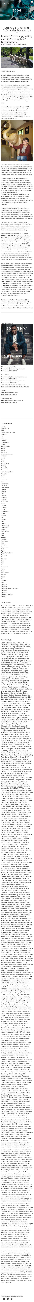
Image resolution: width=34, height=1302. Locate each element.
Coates (22, 777)
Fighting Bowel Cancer (7, 858)
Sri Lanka (26, 1151)
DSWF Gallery (22, 820)
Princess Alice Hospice (13, 1082)
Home (3, 509)
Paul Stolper (19, 1059)
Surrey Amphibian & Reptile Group (9, 1165)
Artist (20, 683)
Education (4, 485)
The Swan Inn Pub (11, 1217)
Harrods (17, 906)
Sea (10, 1126)
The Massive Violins (21, 1207)
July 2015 (22, 631)
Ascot (13, 685)
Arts (2, 438)
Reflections (16, 1090)
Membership (11, 1015)
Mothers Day (5, 527)
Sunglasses (4, 566)
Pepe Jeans (4, 541)
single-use (16, 1145)
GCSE (22, 876)
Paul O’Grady (11, 1059)
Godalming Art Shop (25, 882)
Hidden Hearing (22, 912)
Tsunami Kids (4, 1234)
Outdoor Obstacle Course (21, 1048)
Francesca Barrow (22, 866)
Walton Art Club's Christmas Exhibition (16, 1251)
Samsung (4, 555)
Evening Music (23, 844)
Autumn (3, 689)
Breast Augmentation (8, 720)
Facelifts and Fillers (7, 848)
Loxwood (26, 997)
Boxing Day (10, 718)
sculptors (26, 1124)
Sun (20, 1161)
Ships (2, 1136)
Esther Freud (25, 842)
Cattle (28, 744)
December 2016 (24, 621)
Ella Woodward (27, 834)
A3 (16, 659)
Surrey (3, 568)
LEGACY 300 (5, 983)
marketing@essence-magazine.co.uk (16, 377)
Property (3, 545)
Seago (3, 1128)
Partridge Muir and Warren (8, 1055)
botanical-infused (13, 713)
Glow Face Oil (5, 428)
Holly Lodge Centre (13, 918)
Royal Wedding (10, 1113)
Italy (2, 517)
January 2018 (5, 615)
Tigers (23, 1226)
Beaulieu (4, 701)
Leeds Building (16, 980)
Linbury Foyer (5, 985)
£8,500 (17, 1280)
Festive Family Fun (7, 856)
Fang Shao (28, 850)
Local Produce (25, 987)
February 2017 (5, 621)
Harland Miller (9, 906)
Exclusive (4, 846)
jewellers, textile (25, 946)
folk (21, 862)
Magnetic (3, 1003)
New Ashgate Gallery (21, 1036)
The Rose (16, 1213)
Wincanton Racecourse (18, 1269)
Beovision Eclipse (15, 703)
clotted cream (17, 775)
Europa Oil (20, 643)
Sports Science (19, 1151)
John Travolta (5, 952)
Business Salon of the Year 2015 (11, 738)
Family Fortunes (25, 848)
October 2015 (25, 629)
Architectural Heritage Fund (19, 681)
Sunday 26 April (5, 1163)
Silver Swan (17, 1140)
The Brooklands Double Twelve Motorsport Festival (16, 1188)
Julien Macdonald (25, 952)
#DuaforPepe (19, 649)
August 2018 (15, 611)
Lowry (19, 997)
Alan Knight (11, 667)
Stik (9, 1155)
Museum (9, 1026)
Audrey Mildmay (21, 687)
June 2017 (8, 619)
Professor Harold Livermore (8, 1084)
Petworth (9, 1067)
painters (16, 1053)
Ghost (9, 878)
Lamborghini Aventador (14, 972)
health (17, 908)
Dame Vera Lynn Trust (18, 300)
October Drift (15, 1046)
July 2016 (12, 625)
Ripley (3, 551)
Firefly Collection (11, 860)
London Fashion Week (7, 991)
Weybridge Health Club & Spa (9, 588)
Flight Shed (10, 862)
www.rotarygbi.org (16, 238)
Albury (18, 667)
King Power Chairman (15, 964)
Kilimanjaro (19, 962)
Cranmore (20, 792)
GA (2, 874)
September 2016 (25, 623)
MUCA (26, 1023)
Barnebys (25, 695)
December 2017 (14, 615)
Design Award (18, 810)
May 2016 (25, 625)
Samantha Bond (9, 1120)
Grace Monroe (23, 886)
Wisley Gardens (26, 1272)
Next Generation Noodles (23, 1038)
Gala (5, 874)
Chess (7, 757)
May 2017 (14, 619)
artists (25, 683)
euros (16, 844)
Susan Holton (23, 1169)
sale (30, 1115)
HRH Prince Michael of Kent (20, 930)
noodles (17, 1040)
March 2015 (17, 633)
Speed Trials (7, 1151)
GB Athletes (15, 876)
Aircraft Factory (19, 665)
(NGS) (3, 653)
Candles (29, 740)
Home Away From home (13, 920)
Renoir (22, 1090)
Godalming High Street (8, 884)
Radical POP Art (20, 1088)
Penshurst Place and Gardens (19, 1061)
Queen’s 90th (20, 1086)
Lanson (24, 972)
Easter (3, 826)
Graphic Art (4, 888)
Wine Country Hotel (5, 1272)
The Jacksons (8, 1203)
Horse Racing (5, 511)
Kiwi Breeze (12, 968)
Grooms (28, 888)
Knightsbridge (21, 968)
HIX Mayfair (8, 916)
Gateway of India (6, 876)
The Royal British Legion (24, 1213)
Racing (12, 1088)
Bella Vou (25, 701)
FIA (15, 856)
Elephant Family (26, 828)
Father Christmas (21, 852)
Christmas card (14, 767)
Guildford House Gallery (15, 892)
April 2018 (10, 613)
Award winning (5, 442)
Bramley (25, 718)
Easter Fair (10, 826)
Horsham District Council (26, 307)
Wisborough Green (15, 1272)
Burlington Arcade (7, 734)
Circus (4, 771)
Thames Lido (5, 572)
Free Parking (25, 868)
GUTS (28, 896)
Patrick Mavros (20, 1055)
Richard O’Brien (27, 1097)
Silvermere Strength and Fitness (9, 1142)
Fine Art (25, 858)
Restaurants (4, 547)
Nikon (2, 535)
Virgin (2, 582)
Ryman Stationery (23, 1115)
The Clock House (23, 1190)
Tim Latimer (7, 1228)
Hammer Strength (13, 902)
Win (11, 1269)
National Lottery (11, 1030)
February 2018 (26, 613)
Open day (26, 1046)
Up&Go (23, 1242)
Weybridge (4, 586)
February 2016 (16, 627)
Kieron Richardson (9, 962)
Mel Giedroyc (26, 1013)
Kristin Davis (11, 970)
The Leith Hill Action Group (12, 1205)
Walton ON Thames (13, 1253)
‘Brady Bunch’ (23, 1280)
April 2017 (21, 619)
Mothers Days (22, 1021)
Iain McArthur (24, 934)
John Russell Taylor (25, 950)
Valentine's (4, 580)
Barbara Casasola (15, 695)
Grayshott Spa (13, 888)
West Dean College (5, 1261)
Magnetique (11, 1003)
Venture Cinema (15, 1244)
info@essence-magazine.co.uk (14, 400)
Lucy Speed (21, 999)
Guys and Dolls (5, 898)
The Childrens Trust (13, 1190)
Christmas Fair (25, 767)
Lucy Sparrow (13, 999)
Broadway (15, 726)
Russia (6, 1115)
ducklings (7, 822)
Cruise (3, 475)
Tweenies (10, 1238)
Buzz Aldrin (27, 738)
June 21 (10, 954)
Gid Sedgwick (17, 878)
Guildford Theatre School (17, 896)
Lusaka (28, 999)
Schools (3, 557)
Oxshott (3, 1053)
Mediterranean (9, 1013)
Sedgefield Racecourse (15, 1130)
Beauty (3, 448)
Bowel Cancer (12, 715)
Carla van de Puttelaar (8, 742)
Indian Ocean (15, 936)
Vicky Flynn (3, 1246)
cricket (17, 794)
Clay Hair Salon (22, 773)
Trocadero (27, 1232)
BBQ (16, 699)
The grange (24, 1199)
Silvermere (24, 1140)
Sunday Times (13, 1163)
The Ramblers (9, 1213)
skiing (2, 1147)
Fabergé (19, 846)
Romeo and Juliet (10, 1109)
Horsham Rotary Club (13, 307)
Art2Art (14, 683)
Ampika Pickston (16, 671)
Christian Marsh (11, 765)
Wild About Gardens (7, 594)
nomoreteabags (9, 1040)
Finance (3, 491)
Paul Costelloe (11, 1057)
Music (3, 529)
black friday (22, 705)
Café (2, 740)
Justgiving (25, 954)
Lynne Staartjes (10, 1001)
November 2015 (15, 629)
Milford (9, 1021)
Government (5, 886)
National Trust (5, 531)
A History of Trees (21, 656)
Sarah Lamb (24, 1122)
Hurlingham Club (6, 934)
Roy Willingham (5, 1111)
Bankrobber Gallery (7, 693)
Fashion (3, 489)
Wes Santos (11, 1259)
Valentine (3, 1244)
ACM (25, 661)
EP (14, 643)
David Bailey (14, 800)
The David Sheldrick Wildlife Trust (16, 1194)
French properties (14, 870)
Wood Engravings (12, 1276)
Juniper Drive (17, 954)
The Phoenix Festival (13, 1211)
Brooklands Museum (7, 454)
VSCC (23, 1248)
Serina (12, 1132)
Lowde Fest (13, 997)
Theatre (3, 574)
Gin (2, 880)
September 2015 (6, 631)
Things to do (18, 1223)
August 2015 (15, 631)
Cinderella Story (15, 769)
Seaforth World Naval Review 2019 (21, 1126)
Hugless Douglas (6, 932)
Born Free (4, 452)
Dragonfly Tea (23, 818)
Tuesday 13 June (12, 1234)
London (3, 523)
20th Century (19, 654)
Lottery (3, 997)
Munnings (3, 1026)
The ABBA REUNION (21, 1180)
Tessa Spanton (17, 1176)
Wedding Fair (4, 1257)
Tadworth (21, 1172)
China (3, 460)
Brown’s (9, 730)
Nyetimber (9, 1042)
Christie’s (21, 765)
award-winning (12, 689)
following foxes (27, 862)
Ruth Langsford (13, 1115)
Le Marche (10, 979)
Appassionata (12, 677)
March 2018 (17, 613)
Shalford (11, 1134)
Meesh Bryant (18, 1013)
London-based (26, 993)
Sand (23, 1120)
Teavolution (10, 1176)
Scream (21, 1124)
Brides (30, 720)
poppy (29, 1078)
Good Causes (20, 884)
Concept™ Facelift (21, 782)
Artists (3, 685)
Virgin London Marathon (12, 1246)
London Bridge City (13, 989)
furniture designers (20, 872)
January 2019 (26, 607)
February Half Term (7, 854)
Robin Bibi (12, 1105)
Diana (3, 812)
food (19, 864)
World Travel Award (5, 1278)
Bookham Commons (23, 709)
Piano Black (24, 1069)
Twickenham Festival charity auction (19, 1240)
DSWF (14, 820)
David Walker (15, 804)
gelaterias (28, 876)
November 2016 (5, 623)
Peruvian (15, 1063)
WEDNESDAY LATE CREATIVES (23, 1257)
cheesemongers (26, 753)
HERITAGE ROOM (11, 912)
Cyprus (27, 794)
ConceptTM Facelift (7, 782)
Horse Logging (26, 920)
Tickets (26, 1223)
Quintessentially (5, 1088)
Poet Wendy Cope (16, 1076)
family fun (4, 850)
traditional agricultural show (11, 1230)
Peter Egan (22, 1063)
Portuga (3, 1080)
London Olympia (20, 991)
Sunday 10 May (26, 1161)
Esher (3, 842)
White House (4, 1267)
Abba (12, 661)
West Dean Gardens (15, 1261)
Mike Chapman (19, 1019)
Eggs (18, 828)
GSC (2, 890)
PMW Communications (7, 305)
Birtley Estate (13, 705)
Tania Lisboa (9, 1174)
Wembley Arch (4, 1259)
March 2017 (27, 619)
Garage (10, 874)
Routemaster (28, 1109)
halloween (4, 902)
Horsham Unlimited (19, 305)
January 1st (19, 944)
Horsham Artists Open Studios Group (17, 302)
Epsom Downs (22, 840)
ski (29, 1145)
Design (3, 477)
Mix (15, 1021)
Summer (17, 1159)
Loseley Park (5, 525)
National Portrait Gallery (7, 1032)
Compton (28, 780)
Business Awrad (6, 736)
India (7, 936)
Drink (2, 481)
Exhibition (11, 846)
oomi (21, 1046)
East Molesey (28, 824)
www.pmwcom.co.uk (26, 174)
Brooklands (23, 726)
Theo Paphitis (11, 1223)
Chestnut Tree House (25, 304)
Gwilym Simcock (17, 898)
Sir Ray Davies (24, 1145)
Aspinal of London (22, 685)
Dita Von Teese (21, 812)
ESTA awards (16, 842)
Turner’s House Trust (18, 1236)
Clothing (3, 466)
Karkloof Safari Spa (12, 956)
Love (7, 997)
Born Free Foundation (15, 711)
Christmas (4, 462)
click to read (10, 323)
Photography (16, 1069)
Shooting (7, 1136)
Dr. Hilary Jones (12, 818)
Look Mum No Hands (7, 995)
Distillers (13, 812)
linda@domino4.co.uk (11, 392)
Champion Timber (19, 749)
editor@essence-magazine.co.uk (14, 369)
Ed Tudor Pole (19, 826)
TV (2, 578)
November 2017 (24, 615)
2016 (2, 430)
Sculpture (4, 1126)
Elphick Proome (6, 838)
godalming (14, 882)
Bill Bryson (4, 705)
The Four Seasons (14, 1199)
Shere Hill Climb (24, 1134)
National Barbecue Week (14, 1028)
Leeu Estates (25, 980)
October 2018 (25, 609)
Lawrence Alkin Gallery (20, 976)
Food (2, 493)
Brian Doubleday (21, 720)
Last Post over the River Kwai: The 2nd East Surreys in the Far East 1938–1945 (17, 974)
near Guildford (14, 1034)
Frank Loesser (16, 868)
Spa (2, 561)
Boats (19, 707)
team (26, 1174)
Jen (8, 946)
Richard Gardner (17, 1095)
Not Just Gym (23, 1040)
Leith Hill (3, 519)
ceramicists (4, 746)
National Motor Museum (22, 1030)
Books (3, 450)
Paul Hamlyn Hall (20, 1057)
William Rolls (6, 1269)
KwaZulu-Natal (20, 970)
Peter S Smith (18, 1065)
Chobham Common (17, 763)
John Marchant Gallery (12, 950)
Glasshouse (27, 880)
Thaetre (10, 1178)
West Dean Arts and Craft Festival (22, 1259)
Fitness (19, 860)
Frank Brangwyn (6, 868)
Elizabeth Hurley (11, 832)
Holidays (3, 507)
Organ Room (4, 1048)
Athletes (4, 687)
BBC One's (9, 699)
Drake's (4, 820)
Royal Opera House (7, 553)
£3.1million (12, 1280)
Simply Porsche (9, 1145)
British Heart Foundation (9, 722)
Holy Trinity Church (18, 647)
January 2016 (26, 627)
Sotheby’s (9, 1149)
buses (17, 734)
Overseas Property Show (21, 1051)
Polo (2, 543)
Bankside (19, 693)
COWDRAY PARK (16, 788)
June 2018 (29, 611)
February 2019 (17, 607)
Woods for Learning (21, 1276)
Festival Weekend (25, 854)
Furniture (3, 495)
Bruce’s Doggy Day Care (17, 732)
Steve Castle (16, 1153)
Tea (2, 570)
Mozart (21, 1023)
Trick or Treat (11, 1232)
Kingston (4, 968)
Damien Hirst (19, 796)
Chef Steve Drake (7, 755)
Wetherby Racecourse (17, 1263)
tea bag (22, 1174)
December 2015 (5, 629)
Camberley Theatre (11, 740)
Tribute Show (4, 1232)
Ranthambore (4, 1090)
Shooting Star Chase (16, 1136)
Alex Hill (7, 669)
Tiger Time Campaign (13, 1226)
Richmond (14, 1099)
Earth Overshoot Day (7, 824)
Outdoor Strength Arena (7, 1051)
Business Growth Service (21, 736)
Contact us (19, 1296)
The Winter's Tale (23, 1221)
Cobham (28, 778)
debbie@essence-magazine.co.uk (15, 384)
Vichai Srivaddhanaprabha (26, 1244)
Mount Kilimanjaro (13, 1023)
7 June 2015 (11, 653)
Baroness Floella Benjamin (10, 697)
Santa (17, 1122)
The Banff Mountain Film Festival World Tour (18, 1184)
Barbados (4, 695)
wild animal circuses (22, 1267)
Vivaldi (10, 1248)
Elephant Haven (6, 830)
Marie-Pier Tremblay (11, 1007)
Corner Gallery (23, 784)
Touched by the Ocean (20, 1228)
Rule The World (19, 1113)
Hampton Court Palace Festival (12, 905)
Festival (16, 854)
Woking (3, 596)
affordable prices (7, 665)
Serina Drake (20, 1132)
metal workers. (9, 1017)
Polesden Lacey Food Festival (15, 1078)
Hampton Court (24, 902)
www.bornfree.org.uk (14, 295)
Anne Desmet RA (7, 675)
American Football (18, 669)
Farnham (4, 852)
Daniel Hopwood (6, 643)
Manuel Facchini (18, 1005)
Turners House (22, 1234)
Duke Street (19, 822)
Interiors (14, 938)
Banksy (25, 693)
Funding (3, 872)
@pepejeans (10, 656)
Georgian (4, 878)
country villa (5, 788)
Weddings (4, 584)
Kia (2, 962)
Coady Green (14, 777)
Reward (18, 1093)
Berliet (24, 703)
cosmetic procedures (7, 472)
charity (3, 458)
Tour (27, 1228)
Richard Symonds (6, 1099)
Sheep (17, 1134)
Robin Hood (19, 1105)
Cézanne (13, 746)
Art (2, 436)
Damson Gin (11, 798)
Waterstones (16, 1255)
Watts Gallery (25, 1255)
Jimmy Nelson (5, 948)
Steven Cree (4, 1155)
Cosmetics (4, 474)
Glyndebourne (5, 882)
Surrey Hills (23, 1165)
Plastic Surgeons (23, 1071)
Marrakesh (15, 1009)
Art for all (8, 683)
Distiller (8, 812)
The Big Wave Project (23, 1186)
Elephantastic (22, 44)
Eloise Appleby (23, 836)
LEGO (12, 983)
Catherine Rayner (19, 744)
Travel (3, 576)
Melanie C (3, 1015)
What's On (4, 590)
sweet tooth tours (14, 1172)
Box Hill (21, 716)
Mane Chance (27, 1003)
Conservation (5, 470)
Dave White (5, 800)
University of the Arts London (14, 1242)
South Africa (16, 1149)
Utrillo (27, 1242)
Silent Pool (4, 559)
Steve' (28, 1153)
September (25, 1130)
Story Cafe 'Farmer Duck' (17, 1155)
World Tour (29, 1276)
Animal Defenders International (17, 673)
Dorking (19, 814)
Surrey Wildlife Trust (11, 1170)
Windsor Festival (28, 1269)
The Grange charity (7, 649)
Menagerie (18, 1015)
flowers (16, 862)
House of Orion (10, 928)
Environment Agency (10, 840)
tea (18, 1174)
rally (26, 1088)
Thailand (16, 1178)
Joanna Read (23, 948)
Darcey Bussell (20, 798)
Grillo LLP (21, 888)
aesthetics (24, 663)
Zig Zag (7, 1280)
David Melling (23, 800)
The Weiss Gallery (14, 1221)
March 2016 (8, 627)
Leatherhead (5, 981)
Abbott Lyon (19, 661)
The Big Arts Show (12, 1186)
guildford (16, 890)
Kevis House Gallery (15, 960)
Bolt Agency (26, 707)
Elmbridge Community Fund (9, 836)
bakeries (8, 691)
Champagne (9, 749)
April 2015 (10, 633)
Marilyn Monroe (22, 1007)
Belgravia (18, 701)
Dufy (13, 822)
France (13, 866)
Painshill (3, 539)
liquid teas (19, 985)
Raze (10, 1090)
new (13, 1036)
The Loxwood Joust (10, 1207)
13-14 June (20, 653)
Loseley (17, 995)
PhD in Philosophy (18, 1067)
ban (13, 691)
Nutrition (3, 1042)
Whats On (4, 592)
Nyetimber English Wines (19, 1042)
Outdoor (3, 537)
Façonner (16, 848)
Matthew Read (23, 1009)
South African (23, 1149)
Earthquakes (4, 483)
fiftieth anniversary (22, 856)
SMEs (25, 1147)
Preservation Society (20, 1080)
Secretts (17, 1128)
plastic (16, 1071)
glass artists (18, 880)
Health (3, 503)
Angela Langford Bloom (8, 432)
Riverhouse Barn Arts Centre (14, 1103)
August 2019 (4, 605)
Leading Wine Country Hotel (24, 978)
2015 (26, 654)
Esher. (8, 842)
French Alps (4, 870)
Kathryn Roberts (18, 958)
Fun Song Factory (26, 870)
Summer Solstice (13, 1161)
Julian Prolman (15, 952)
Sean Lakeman (10, 1128)
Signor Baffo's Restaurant (15, 1138)
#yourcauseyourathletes (21, 651)
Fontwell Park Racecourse (9, 864)
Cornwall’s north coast (8, 786)
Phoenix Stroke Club (13, 304)
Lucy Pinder (4, 999)
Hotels (3, 513)
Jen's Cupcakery (15, 946)
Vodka (19, 1248)
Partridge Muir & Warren (25, 1053)
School (9, 1124)
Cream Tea (10, 794)
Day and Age (10, 806)
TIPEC (12, 1228)
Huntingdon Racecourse (20, 932)
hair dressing (5, 900)
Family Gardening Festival (16, 850)
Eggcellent (13, 828)
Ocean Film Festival (24, 1044)
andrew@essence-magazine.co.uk (15, 380)
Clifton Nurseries (6, 775)
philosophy (27, 1067)
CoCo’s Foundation (7, 780)
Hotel (23, 926)
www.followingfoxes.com (16, 1278)
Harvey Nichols (25, 906)
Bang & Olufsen (5, 446)
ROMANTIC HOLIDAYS (18, 1107)
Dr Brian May (15, 816)
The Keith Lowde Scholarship (20, 1203)
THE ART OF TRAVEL (17, 1182)
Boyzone (18, 718)
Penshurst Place (5, 1061)
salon (2, 1118)
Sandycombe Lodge (10, 1122)
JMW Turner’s (14, 948)
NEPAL (9, 1036)
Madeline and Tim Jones (23, 1001)
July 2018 (22, 611)
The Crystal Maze (12, 1192)
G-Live (29, 872)
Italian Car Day (11, 940)
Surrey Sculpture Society (13, 1167)
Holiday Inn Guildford (19, 916)
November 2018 (16, 609)
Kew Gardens (27, 960)
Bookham (12, 709)
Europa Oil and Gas (7, 844)
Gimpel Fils (25, 878)
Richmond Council (23, 1099)
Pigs (12, 1071)
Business (3, 456)
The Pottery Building (24, 1211)
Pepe (30, 1061)
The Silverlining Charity (15, 1215)
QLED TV (13, 1086)
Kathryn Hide (9, 958)
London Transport (15, 993)
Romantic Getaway (6, 1107)
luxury (3, 1001)
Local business (15, 987)
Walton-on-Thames (23, 1253)
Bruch (28, 732)
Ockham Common (6, 1046)
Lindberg (12, 985)
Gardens (3, 497)
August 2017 (24, 617)
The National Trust (12, 1209)
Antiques (3, 434)
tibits (23, 1223)
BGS (28, 703)
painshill (9, 1053)
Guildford (3, 499)
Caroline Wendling (23, 742)
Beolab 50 (4, 703)
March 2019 (8, 607)
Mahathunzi (19, 1003)
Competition (4, 468)
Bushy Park (24, 734)
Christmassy (5, 769)
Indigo (23, 936)
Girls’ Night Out (9, 880)
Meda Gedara (16, 1011)
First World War (24, 645)
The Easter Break (21, 1196)
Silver (11, 1140)
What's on (27, 1265)
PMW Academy (18, 1074)
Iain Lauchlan (16, 934)
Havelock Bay (5, 908)
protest (8, 1086)
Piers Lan (7, 1071)
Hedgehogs (12, 910)
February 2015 (26, 633)
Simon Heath (22, 1142)
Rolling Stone (26, 1105)
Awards (3, 444)
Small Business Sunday (17, 1147)
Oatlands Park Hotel (12, 1044)
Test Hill (24, 1176)
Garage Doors (18, 874)
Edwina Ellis (4, 828)
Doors (14, 814)
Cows (7, 790)
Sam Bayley (22, 1118)
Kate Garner (23, 956)
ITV (26, 942)
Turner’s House (6, 1236)
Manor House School (7, 1005)
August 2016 (4, 625)
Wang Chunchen (9, 1255)
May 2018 (4, 613)
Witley (3, 1274)
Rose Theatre (20, 1109)
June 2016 (18, 625)
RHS (2, 549)
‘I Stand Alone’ (8, 1282)
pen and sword (28, 1059)
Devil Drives (27, 810)
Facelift (25, 846)
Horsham (14, 922)
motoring (4, 1023)
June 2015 (29, 631)
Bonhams (4, 709)
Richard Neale (18, 1097)
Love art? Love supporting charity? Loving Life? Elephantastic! (16, 39)
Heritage (3, 505)
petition (25, 1065)
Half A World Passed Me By (18, 900)
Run (25, 1113)
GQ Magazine (14, 886)
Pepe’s (10, 1063)
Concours (4, 784)
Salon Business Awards (11, 1118)
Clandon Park (5, 464)
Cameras (22, 740)
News (2, 533)
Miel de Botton (10, 1019)
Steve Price (23, 1153)
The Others (21, 1209)
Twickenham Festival (5, 1240)
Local (2, 521)
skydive (7, 1147)
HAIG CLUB (4, 501)
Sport (2, 563)
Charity (3, 426)
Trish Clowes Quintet (19, 1232)
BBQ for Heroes (24, 699)
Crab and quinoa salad (17, 790)
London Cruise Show (26, 989)
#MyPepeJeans (6, 651)
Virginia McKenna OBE (24, 1246)
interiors (3, 515)
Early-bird (26, 822)
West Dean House (25, 1261)
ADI (18, 663)
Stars (2, 565)
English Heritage (16, 838)
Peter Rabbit (10, 1065)
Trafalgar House (21, 1230)
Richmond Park (6, 1101)
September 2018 (6, 611)
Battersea (23, 697)
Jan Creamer (11, 944)
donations (8, 814)
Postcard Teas (10, 1080)
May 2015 (4, 633)
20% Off (10, 654)
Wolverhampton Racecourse (19, 1274)
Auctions (3, 440)
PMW (10, 1074)
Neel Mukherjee (23, 1034)
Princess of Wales (26, 1082)
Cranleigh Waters (11, 792)
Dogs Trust (4, 479)
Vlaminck (15, 1248)
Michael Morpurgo (19, 1017)
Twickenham (16, 1238)
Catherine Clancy (6, 744)
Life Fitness (25, 983)
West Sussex (6, 1263)
